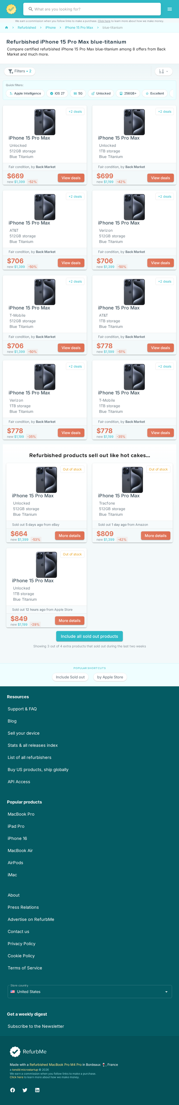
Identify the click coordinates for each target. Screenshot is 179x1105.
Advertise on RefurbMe (31, 919)
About (14, 895)
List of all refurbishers (30, 757)
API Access (19, 781)
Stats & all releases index (33, 745)
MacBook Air (20, 850)
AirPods (15, 862)
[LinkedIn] (37, 1089)
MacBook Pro (21, 814)
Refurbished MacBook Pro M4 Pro (56, 1064)
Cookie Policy (21, 955)
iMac (12, 874)
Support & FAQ (22, 708)
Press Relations (23, 907)
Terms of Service (25, 967)
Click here (104, 21)
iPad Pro (16, 826)
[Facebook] (12, 1089)
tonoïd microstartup (25, 1069)
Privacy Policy (21, 943)
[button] (164, 71)
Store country (19, 985)
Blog (12, 721)
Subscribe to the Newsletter (36, 1026)
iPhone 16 (17, 838)
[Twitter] (25, 1089)
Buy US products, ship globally (38, 769)
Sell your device (24, 733)
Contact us (18, 931)
